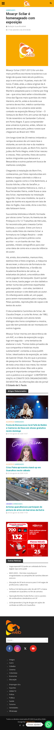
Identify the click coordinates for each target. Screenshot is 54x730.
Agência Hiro (30, 722)
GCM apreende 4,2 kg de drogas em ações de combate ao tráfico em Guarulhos (27, 603)
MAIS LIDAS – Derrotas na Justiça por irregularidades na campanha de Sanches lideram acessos (28, 575)
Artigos (12, 660)
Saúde (11, 701)
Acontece (10, 422)
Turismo (12, 704)
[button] (48, 724)
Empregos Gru (14, 684)
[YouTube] (33, 648)
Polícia (11, 694)
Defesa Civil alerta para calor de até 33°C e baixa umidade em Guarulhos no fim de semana (28, 590)
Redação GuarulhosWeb (17, 26)
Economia (13, 676)
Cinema (12, 669)
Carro (11, 663)
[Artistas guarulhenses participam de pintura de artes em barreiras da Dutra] (27, 489)
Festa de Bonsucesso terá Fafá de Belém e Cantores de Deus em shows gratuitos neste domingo (26, 428)
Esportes (12, 688)
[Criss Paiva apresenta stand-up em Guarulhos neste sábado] (27, 449)
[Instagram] (17, 648)
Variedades (10, 10)
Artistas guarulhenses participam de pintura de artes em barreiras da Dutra (25, 508)
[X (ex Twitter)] (25, 648)
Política (12, 698)
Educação (13, 679)
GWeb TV (12, 691)
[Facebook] (9, 648)
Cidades (9, 504)
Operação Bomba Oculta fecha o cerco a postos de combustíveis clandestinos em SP (27, 597)
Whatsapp (13, 711)
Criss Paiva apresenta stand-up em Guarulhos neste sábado (23, 469)
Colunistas (13, 673)
